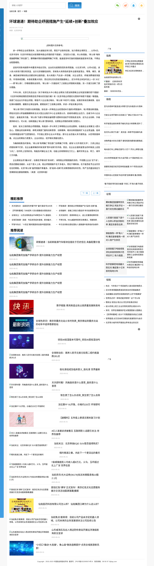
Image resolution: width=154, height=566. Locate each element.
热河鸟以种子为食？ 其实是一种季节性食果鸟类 (123, 132)
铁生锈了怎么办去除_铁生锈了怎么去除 (80, 395)
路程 (108, 99)
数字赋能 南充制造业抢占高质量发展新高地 (78, 305)
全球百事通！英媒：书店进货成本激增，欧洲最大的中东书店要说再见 (40, 220)
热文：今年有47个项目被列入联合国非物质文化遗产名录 (128, 286)
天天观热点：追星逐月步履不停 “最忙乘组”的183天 (32, 206)
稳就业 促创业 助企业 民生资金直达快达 (122, 302)
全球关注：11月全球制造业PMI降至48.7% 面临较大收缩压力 (36, 215)
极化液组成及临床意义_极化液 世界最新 (80, 369)
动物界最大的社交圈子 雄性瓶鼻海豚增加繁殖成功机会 (126, 141)
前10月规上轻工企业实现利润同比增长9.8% (123, 306)
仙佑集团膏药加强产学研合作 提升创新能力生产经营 (35, 255)
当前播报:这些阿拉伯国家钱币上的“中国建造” (124, 294)
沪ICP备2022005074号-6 (84, 561)
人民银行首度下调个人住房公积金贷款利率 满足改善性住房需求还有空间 (115, 221)
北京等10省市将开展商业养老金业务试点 (122, 323)
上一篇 (95, 193)
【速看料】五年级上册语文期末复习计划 (79, 418)
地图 (25, 11)
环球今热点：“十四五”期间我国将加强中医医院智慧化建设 (35, 224)
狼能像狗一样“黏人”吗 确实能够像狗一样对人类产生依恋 (115, 236)
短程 (108, 280)
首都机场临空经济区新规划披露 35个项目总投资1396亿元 (127, 167)
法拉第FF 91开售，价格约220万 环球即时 (79, 404)
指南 (108, 56)
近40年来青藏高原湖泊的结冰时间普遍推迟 (123, 290)
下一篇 (85, 193)
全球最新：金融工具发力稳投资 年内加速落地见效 (79, 211)
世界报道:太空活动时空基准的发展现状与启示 (124, 318)
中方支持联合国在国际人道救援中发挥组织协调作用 (79, 224)
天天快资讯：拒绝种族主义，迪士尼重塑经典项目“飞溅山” (82, 215)
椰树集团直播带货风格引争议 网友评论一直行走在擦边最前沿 (115, 205)
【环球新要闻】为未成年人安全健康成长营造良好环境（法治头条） (39, 211)
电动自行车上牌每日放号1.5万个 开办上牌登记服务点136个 (128, 149)
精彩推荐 (16, 199)
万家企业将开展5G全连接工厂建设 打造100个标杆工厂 (126, 115)
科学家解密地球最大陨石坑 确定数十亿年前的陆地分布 (115, 267)
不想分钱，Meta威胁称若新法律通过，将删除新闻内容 (80, 220)
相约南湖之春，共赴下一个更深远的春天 (79, 453)
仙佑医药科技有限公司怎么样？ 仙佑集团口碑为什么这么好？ (69, 504)
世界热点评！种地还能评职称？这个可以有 (123, 298)
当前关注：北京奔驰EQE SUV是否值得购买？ (77, 443)
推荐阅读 (16, 230)
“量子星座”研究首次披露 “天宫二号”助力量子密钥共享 (125, 184)
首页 (19, 11)
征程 (108, 194)
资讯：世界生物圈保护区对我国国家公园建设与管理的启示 (129, 310)
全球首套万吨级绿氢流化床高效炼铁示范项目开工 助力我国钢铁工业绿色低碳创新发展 (115, 252)
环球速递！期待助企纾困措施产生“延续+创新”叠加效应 (80, 206)
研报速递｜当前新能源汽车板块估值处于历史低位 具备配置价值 (68, 242)
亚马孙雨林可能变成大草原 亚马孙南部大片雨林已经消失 (127, 106)
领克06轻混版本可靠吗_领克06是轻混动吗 (79, 339)
